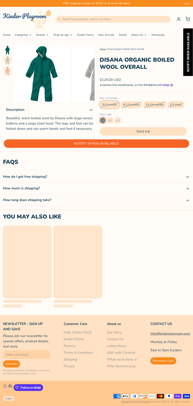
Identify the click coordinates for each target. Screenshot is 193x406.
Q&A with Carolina (121, 352)
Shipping (70, 359)
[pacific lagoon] (118, 120)
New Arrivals (106, 35)
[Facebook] (10, 387)
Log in (187, 3)
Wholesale (158, 35)
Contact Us (115, 339)
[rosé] (110, 120)
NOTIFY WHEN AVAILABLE (96, 143)
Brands (40, 35)
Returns (70, 346)
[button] (143, 131)
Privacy (69, 366)
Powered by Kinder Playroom (136, 401)
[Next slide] (89, 73)
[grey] (103, 120)
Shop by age (61, 35)
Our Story (114, 332)
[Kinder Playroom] (27, 19)
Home (6, 35)
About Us (137, 35)
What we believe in (122, 359)
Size (109, 98)
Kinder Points (85, 35)
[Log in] (177, 19)
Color (106, 114)
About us (114, 324)
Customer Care (75, 324)
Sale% (123, 35)
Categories (21, 35)
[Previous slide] (20, 73)
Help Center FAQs (78, 332)
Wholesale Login (163, 361)
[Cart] (186, 19)
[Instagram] (5, 387)
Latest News (116, 346)
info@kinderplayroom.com (170, 333)
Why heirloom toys (121, 366)
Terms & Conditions (78, 352)
